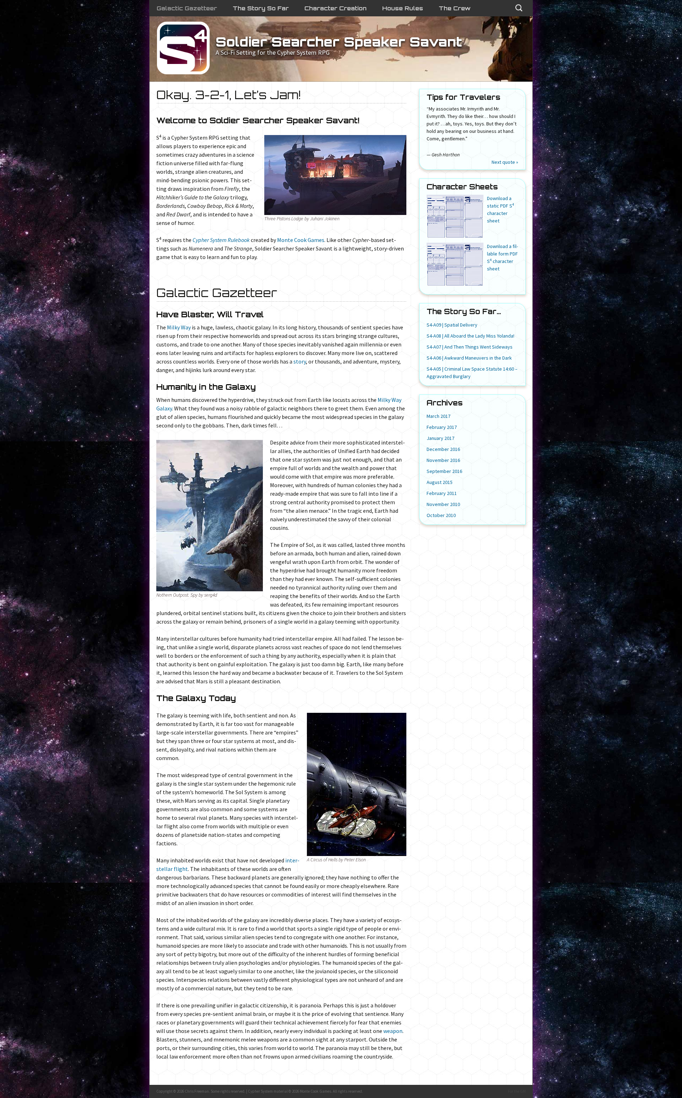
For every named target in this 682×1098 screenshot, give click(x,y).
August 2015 (440, 482)
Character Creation (335, 8)
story (299, 361)
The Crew (455, 8)
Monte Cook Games (300, 239)
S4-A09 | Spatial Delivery (452, 325)
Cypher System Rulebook (221, 239)
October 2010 (441, 515)
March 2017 (438, 416)
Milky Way (179, 327)
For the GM (517, 1091)
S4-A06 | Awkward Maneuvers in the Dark (469, 358)
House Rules (402, 8)
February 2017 (442, 427)
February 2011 (442, 493)
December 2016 (443, 449)
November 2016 (443, 460)
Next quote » (505, 162)
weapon (392, 1030)
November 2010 (443, 504)
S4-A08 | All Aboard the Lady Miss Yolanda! (470, 336)
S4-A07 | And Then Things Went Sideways (470, 347)
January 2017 (440, 438)
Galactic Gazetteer (187, 8)
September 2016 (444, 471)
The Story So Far (261, 8)
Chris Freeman (197, 1091)
